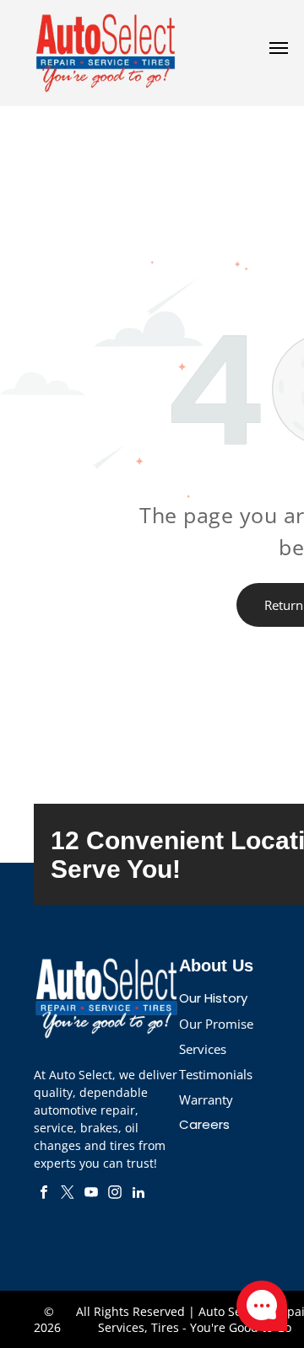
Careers (204, 1124)
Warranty (206, 1099)
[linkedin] (138, 1194)
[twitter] (67, 1194)
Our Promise (216, 1023)
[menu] (279, 48)
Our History (213, 998)
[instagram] (115, 1194)
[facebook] (44, 1194)
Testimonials (215, 1074)
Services (202, 1048)
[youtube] (91, 1194)
